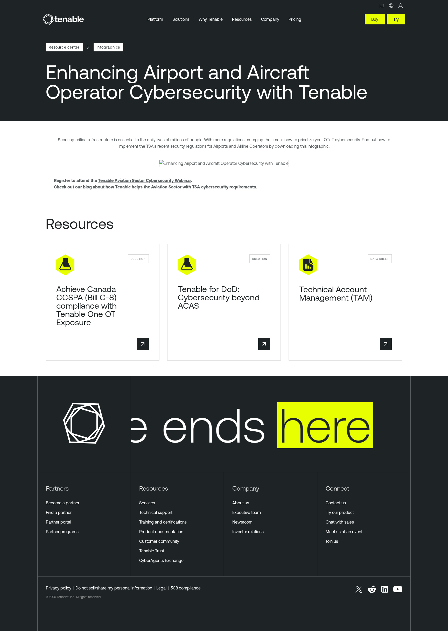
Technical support (155, 512)
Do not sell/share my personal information (113, 588)
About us (240, 502)
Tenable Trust (151, 550)
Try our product (340, 512)
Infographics (108, 47)
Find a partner (59, 512)
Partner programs (62, 531)
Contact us (336, 502)
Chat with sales (340, 522)
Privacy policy (58, 588)
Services (147, 502)
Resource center (64, 47)
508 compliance (186, 588)
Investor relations (248, 531)
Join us (332, 541)
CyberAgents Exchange (161, 560)
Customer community (159, 541)
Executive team (246, 512)
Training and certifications (163, 522)
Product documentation (161, 531)
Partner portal (58, 522)
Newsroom (242, 522)
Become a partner (62, 502)
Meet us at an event (344, 531)
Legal (161, 588)
